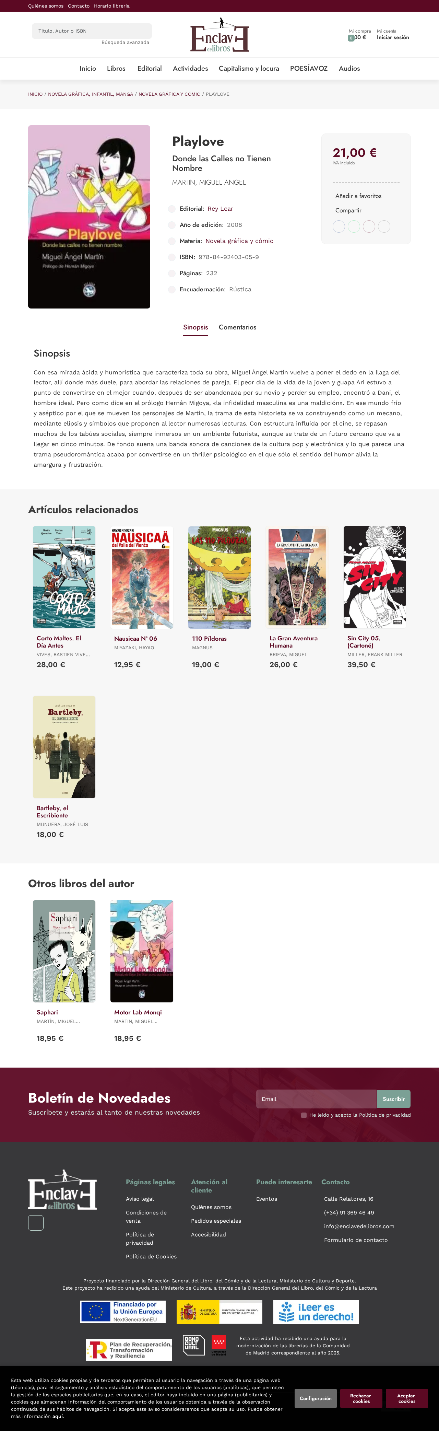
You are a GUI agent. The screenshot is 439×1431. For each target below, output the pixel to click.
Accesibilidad (208, 1234)
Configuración (316, 1398)
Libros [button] (116, 68)
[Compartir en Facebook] (339, 226)
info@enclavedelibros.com (359, 1226)
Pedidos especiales (216, 1221)
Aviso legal (140, 1199)
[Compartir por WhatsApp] (354, 226)
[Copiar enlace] (384, 226)
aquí (57, 1416)
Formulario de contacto (356, 1240)
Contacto (79, 5)
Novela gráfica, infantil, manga (90, 94)
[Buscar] (141, 31)
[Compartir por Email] (369, 226)
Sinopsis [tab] (195, 327)
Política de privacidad (140, 1238)
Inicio (35, 94)
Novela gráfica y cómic (169, 94)
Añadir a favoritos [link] (358, 195)
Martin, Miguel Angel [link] (209, 182)
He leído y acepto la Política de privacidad (360, 1115)
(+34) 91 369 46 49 (349, 1212)
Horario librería (112, 5)
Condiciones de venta (146, 1216)
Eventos (266, 1199)
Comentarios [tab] (237, 327)
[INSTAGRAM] (36, 1223)
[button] (360, 34)
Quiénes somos (45, 5)
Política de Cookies (151, 1256)
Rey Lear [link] (220, 208)
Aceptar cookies (406, 1398)
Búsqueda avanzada (125, 42)
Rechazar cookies (361, 1398)
